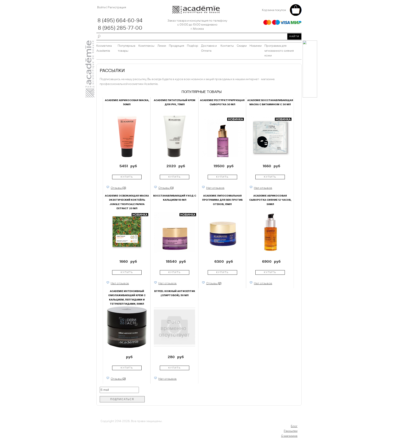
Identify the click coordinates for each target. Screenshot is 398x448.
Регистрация (117, 7)
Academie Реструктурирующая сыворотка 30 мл (222, 102)
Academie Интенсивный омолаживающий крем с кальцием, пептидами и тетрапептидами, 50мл (127, 296)
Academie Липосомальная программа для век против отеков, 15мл (222, 200)
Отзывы (118, 188)
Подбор (192, 45)
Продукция (176, 45)
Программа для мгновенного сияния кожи (279, 50)
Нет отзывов (215, 188)
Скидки (242, 45)
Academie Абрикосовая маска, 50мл (127, 102)
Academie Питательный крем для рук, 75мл (174, 102)
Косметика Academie (104, 48)
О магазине (289, 436)
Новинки (256, 45)
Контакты (227, 45)
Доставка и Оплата (209, 48)
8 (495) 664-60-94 (119, 20)
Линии (161, 45)
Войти (101, 7)
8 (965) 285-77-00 (120, 28)
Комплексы (146, 45)
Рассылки (290, 431)
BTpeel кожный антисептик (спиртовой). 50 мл (174, 293)
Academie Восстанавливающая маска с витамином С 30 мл (270, 102)
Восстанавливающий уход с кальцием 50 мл (174, 198)
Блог (294, 426)
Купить (127, 177)
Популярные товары (126, 48)
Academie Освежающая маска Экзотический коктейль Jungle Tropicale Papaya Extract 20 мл (127, 201)
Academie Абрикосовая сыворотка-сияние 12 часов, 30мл (270, 200)
